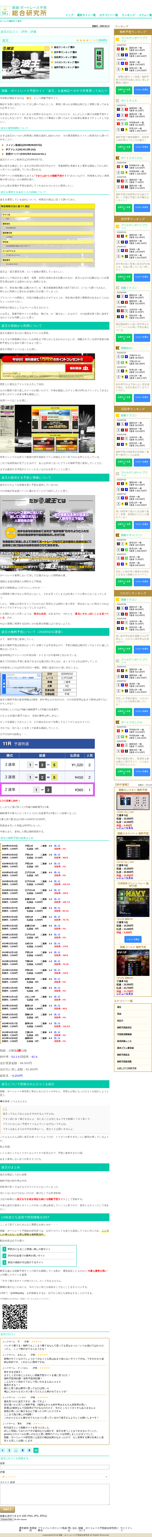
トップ (69, 15)
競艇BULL (127, 348)
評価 (2, 1472)
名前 (2, 1463)
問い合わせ (72, 1529)
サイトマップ (126, 1529)
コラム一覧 (145, 15)
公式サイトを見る (124, 90)
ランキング (128, 15)
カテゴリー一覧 (108, 15)
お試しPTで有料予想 (126, 1068)
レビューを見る (142, 89)
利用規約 (33, 1529)
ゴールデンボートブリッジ (134, 39)
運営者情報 (23, 1529)
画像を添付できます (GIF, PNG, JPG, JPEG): (23, 1516)
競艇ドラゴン (129, 287)
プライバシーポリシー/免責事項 (52, 1529)
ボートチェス (129, 100)
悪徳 (119, 1014)
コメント (5, 1482)
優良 (119, 1007)
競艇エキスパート (131, 535)
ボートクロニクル (131, 158)
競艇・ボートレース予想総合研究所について (98, 1529)
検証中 (120, 1020)
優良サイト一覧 (86, 15)
